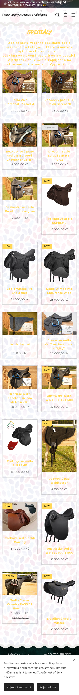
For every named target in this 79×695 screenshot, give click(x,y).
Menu (73, 15)
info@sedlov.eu (19, 654)
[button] (57, 15)
